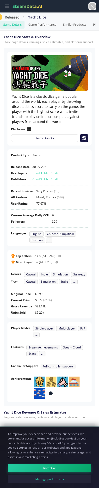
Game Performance (42, 24)
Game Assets (45, 138)
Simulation (60, 274)
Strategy (79, 274)
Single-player (44, 328)
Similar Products (74, 24)
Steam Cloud (72, 347)
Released (12, 17)
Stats (32, 354)
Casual (31, 274)
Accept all (49, 468)
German (37, 240)
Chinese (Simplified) (60, 234)
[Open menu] (7, 6)
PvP (82, 328)
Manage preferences (49, 479)
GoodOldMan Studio (45, 173)
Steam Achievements (43, 347)
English (36, 234)
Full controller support (58, 366)
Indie (44, 274)
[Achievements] (51, 393)
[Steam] (84, 138)
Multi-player (66, 328)
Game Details (12, 24)
